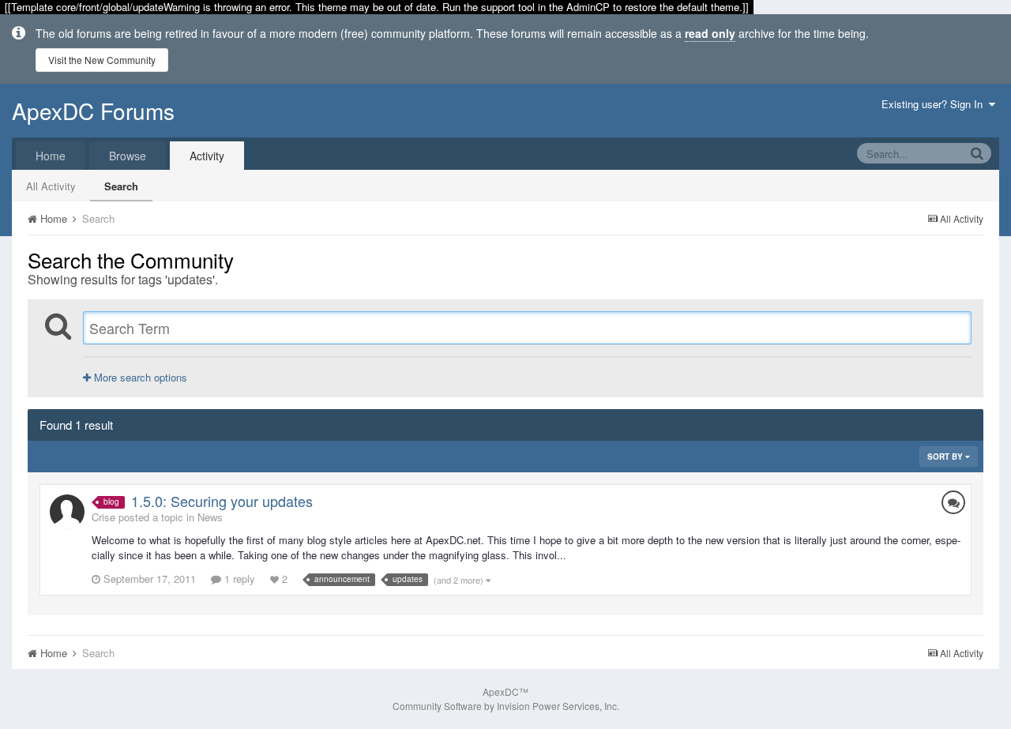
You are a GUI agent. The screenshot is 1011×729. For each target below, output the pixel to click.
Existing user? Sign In (935, 103)
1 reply (238, 578)
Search (121, 186)
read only (710, 33)
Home (51, 155)
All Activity (51, 186)
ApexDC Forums (93, 110)
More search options (139, 377)
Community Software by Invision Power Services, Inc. (506, 705)
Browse (127, 155)
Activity (207, 155)
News (210, 516)
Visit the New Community (102, 59)
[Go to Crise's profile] (67, 511)
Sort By (946, 456)
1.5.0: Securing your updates (222, 500)
